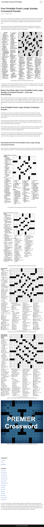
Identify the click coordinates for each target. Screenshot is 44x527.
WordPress (26, 525)
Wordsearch (3, 464)
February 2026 (4, 472)
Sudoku (2, 462)
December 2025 (4, 476)
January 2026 (3, 474)
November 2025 (4, 478)
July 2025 (3, 487)
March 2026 (3, 470)
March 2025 (3, 495)
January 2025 (3, 499)
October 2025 (3, 481)
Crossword (3, 460)
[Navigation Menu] (41, 2)
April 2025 (3, 493)
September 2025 (4, 483)
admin (3, 13)
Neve (17, 525)
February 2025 (4, 497)
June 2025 (3, 489)
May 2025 (3, 491)
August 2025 (3, 485)
